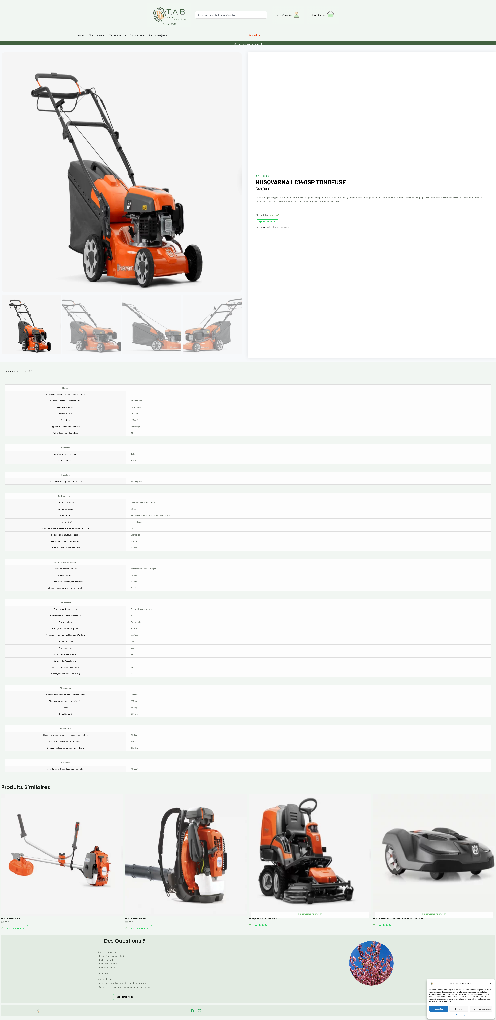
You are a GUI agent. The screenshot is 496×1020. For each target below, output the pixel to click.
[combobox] (231, 15)
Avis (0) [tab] (28, 371)
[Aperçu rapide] (2, 928)
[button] (491, 983)
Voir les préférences (481, 1008)
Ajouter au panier (267, 221)
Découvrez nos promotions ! (248, 43)
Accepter (439, 1008)
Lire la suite (261, 925)
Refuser (459, 1008)
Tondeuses (284, 227)
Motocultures (273, 227)
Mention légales (462, 1015)
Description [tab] (12, 371)
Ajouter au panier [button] (16, 928)
